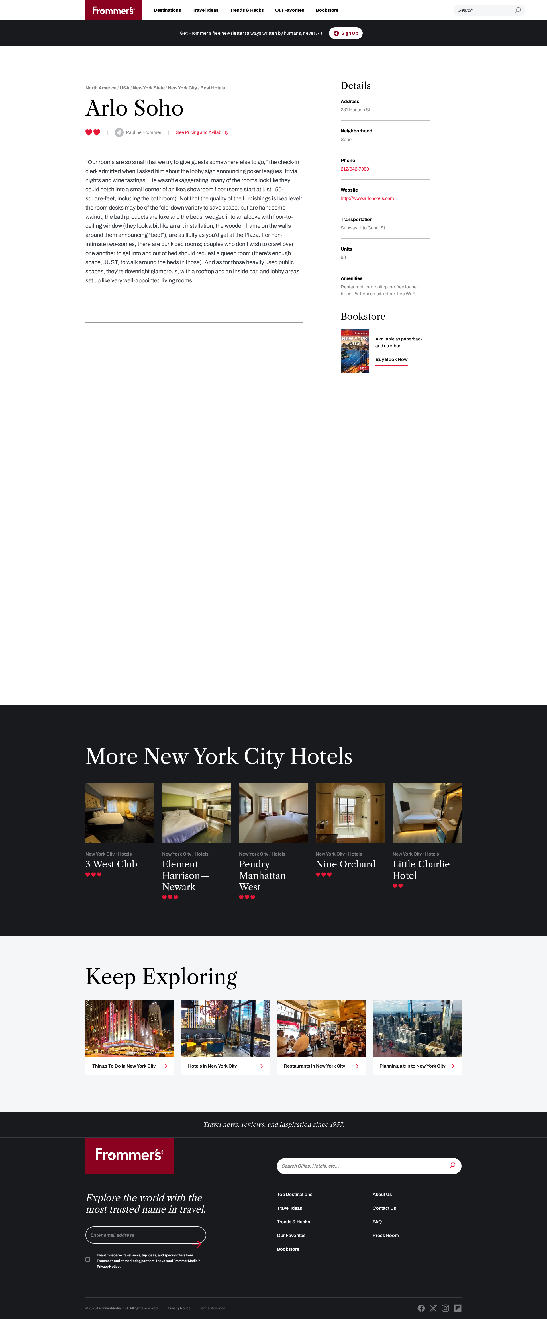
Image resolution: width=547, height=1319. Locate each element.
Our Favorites (289, 10)
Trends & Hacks (247, 10)
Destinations (167, 10)
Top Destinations (295, 1194)
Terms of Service (212, 1308)
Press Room (386, 1235)
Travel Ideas (206, 10)
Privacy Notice (179, 1308)
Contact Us (384, 1208)
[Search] (453, 1166)
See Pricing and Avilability (202, 132)
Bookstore (327, 10)
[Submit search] (520, 10)
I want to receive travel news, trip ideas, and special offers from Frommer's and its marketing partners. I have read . (148, 1261)
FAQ (377, 1221)
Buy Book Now (391, 359)
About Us (382, 1194)
